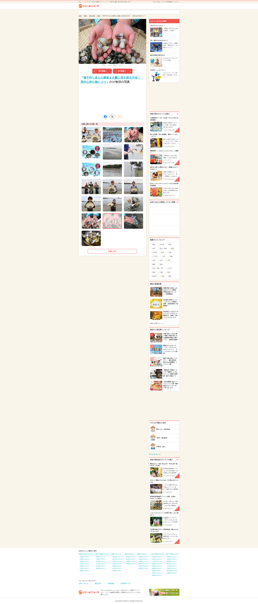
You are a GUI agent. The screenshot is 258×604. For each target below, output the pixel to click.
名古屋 (162, 244)
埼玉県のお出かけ (117, 563)
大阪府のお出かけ (143, 556)
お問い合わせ (83, 583)
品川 (161, 260)
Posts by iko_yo (154, 454)
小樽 (162, 276)
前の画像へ (103, 71)
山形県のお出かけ (84, 568)
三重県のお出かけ (131, 561)
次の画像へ (122, 71)
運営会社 (98, 583)
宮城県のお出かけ (84, 559)
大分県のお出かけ (172, 566)
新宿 (172, 248)
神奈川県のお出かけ (117, 559)
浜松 (168, 272)
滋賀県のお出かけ (143, 568)
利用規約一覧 (125, 583)
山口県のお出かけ (157, 561)
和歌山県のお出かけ (144, 566)
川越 (161, 272)
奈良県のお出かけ (143, 563)
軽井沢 (155, 276)
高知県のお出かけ (157, 570)
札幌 (171, 256)
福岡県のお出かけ (172, 556)
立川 (164, 256)
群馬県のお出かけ (117, 566)
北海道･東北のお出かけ (86, 554)
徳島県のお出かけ (157, 575)
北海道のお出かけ (84, 556)
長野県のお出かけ (101, 556)
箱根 (154, 272)
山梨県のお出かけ (101, 559)
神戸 (154, 248)
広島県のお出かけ (157, 556)
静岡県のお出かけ (131, 563)
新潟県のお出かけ (101, 561)
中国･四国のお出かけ (157, 554)
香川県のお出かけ (157, 573)
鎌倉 (154, 264)
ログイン (177, 2)
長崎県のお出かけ (172, 561)
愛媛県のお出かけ (157, 568)
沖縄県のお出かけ (172, 573)
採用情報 (111, 583)
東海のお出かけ (130, 554)
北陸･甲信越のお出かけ (102, 554)
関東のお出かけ (116, 554)
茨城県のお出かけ (117, 570)
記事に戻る (112, 251)
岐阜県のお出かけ (131, 559)
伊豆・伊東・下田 (158, 268)
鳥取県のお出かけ (157, 563)
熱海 (161, 264)
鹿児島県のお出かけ (172, 570)
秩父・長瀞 (163, 248)
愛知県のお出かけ (131, 556)
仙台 (162, 252)
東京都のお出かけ (117, 556)
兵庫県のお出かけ (143, 561)
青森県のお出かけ (84, 561)
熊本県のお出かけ (172, 563)
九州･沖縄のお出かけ (172, 554)
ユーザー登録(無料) (167, 2)
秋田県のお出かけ (84, 566)
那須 (170, 244)
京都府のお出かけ (143, 559)
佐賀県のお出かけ (172, 559)
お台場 (155, 252)
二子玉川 (155, 256)
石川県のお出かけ (101, 563)
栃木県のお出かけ (117, 568)
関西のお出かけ (142, 554)
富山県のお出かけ (101, 566)
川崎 (170, 252)
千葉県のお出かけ (117, 561)
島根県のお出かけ (157, 566)
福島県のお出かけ (84, 570)
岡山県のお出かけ (157, 559)
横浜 (154, 244)
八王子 (170, 268)
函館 (170, 276)
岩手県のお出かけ (84, 563)
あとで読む (157, 2)
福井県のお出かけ (101, 568)
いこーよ (83, 2)
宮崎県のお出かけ (172, 568)
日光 (154, 260)
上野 (168, 260)
